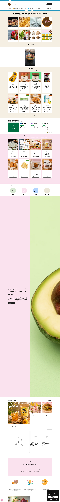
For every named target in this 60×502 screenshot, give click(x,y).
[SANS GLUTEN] (47, 190)
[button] (49, 4)
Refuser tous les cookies (53, 499)
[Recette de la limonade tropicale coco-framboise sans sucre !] (35, 407)
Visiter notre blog (49, 400)
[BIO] (13, 190)
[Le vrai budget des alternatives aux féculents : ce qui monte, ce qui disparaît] (19, 442)
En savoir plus (49, 129)
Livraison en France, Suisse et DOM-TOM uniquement (30, 0)
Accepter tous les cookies (53, 497)
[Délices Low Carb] (9, 4)
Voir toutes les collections (30, 44)
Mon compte (44, 4)
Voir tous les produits (30, 115)
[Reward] (2, 500)
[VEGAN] (24, 190)
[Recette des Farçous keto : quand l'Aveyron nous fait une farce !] (47, 407)
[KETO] (35, 190)
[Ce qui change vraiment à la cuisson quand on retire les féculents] (47, 436)
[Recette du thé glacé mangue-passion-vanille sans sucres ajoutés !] (19, 413)
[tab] (41, 497)
